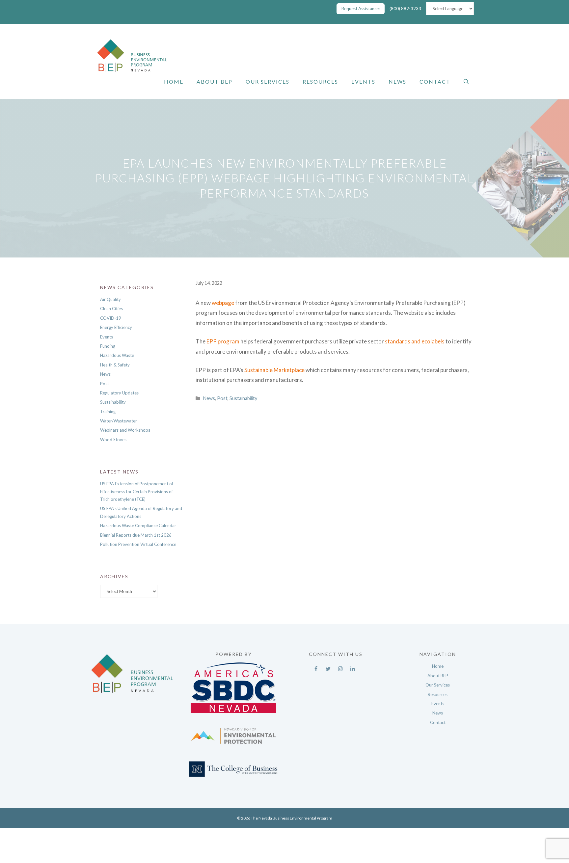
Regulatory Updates (119, 392)
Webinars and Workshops (125, 430)
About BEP (214, 81)
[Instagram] (340, 667)
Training (108, 411)
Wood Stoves (113, 439)
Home (173, 81)
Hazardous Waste (117, 355)
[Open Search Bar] (466, 81)
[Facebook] (316, 667)
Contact (435, 81)
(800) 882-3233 (405, 8)
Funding (107, 346)
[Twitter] (328, 667)
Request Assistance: (360, 8)
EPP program (222, 341)
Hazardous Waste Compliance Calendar (138, 525)
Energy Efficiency (116, 327)
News (397, 81)
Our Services (267, 81)
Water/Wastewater (118, 420)
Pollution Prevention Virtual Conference (138, 544)
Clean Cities (111, 308)
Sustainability (243, 398)
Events (363, 81)
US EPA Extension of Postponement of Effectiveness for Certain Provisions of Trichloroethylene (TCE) (136, 491)
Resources (320, 81)
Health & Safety (115, 364)
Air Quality (110, 299)
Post (222, 398)
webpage (223, 302)
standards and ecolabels (415, 341)
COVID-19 (110, 318)
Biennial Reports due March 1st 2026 (136, 535)
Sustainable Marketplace (274, 369)
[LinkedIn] (352, 667)
